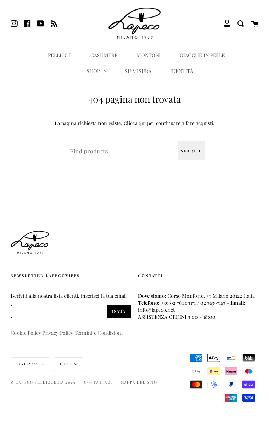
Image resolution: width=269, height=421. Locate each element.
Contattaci (98, 382)
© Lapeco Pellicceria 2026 (43, 382)
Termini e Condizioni (99, 332)
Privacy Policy (57, 332)
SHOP (94, 70)
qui (142, 122)
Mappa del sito (139, 382)
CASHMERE (104, 54)
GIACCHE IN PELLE (202, 54)
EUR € (66, 363)
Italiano (27, 363)
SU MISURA (138, 70)
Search (191, 150)
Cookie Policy (26, 332)
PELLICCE (59, 54)
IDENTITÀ (181, 70)
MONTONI (149, 54)
